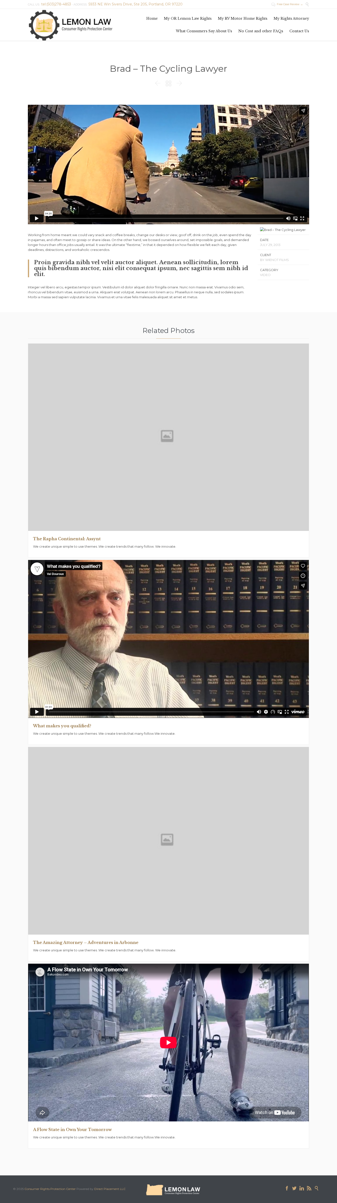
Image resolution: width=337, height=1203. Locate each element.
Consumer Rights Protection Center (50, 1189)
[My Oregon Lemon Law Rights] (70, 25)
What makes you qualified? (62, 725)
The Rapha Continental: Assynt (67, 538)
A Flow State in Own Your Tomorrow (72, 1129)
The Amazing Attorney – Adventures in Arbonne (85, 942)
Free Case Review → (287, 4)
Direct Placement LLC (110, 1189)
